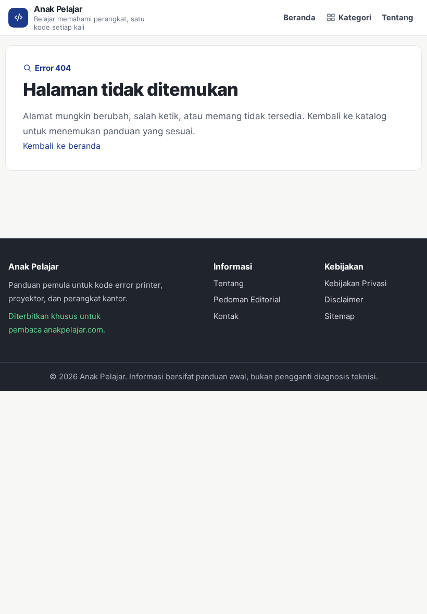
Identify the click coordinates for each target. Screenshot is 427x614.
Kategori (354, 17)
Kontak (226, 316)
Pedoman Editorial (247, 299)
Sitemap (339, 316)
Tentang (397, 17)
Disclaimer (343, 299)
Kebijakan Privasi (355, 283)
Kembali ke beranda (62, 145)
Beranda (299, 17)
